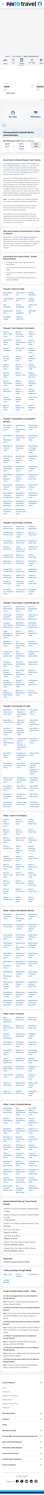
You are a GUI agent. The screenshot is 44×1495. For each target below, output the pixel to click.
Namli (7, 146)
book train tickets (13, 163)
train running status (12, 174)
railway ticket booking (30, 237)
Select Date (36, 145)
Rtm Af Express (9, 141)
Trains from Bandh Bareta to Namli (16, 1262)
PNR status (24, 172)
